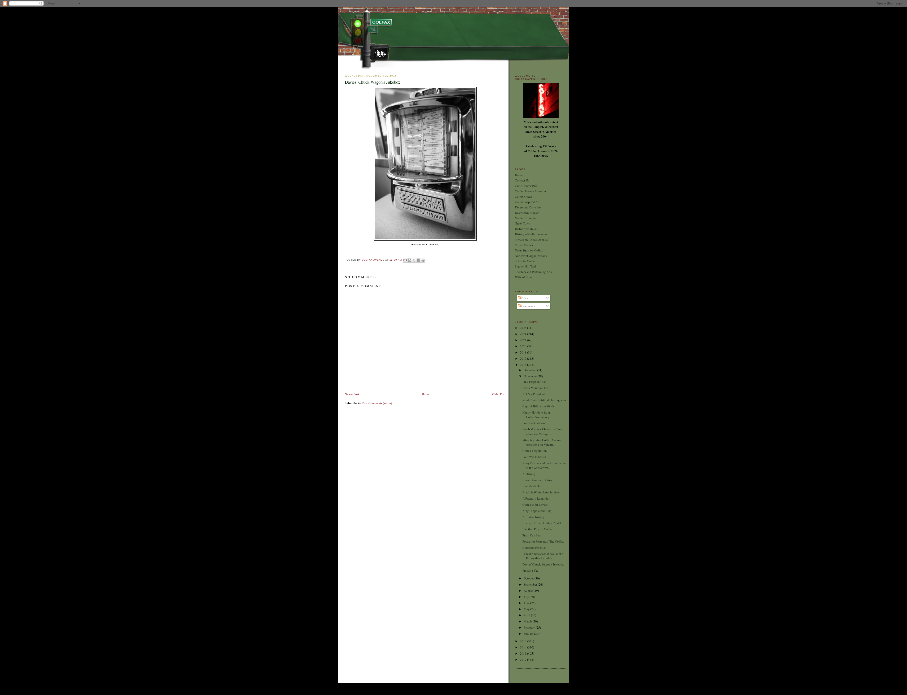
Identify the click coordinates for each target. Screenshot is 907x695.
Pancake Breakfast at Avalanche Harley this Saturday (542, 556)
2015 (523, 641)
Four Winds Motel (534, 457)
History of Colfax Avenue (531, 234)
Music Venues (524, 245)
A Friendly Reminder (535, 498)
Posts (524, 298)
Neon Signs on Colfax (529, 250)
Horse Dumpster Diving (537, 480)
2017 (523, 358)
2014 (523, 647)
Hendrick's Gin (531, 486)
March (528, 621)
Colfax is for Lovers (535, 504)
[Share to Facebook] (418, 260)
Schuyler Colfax (525, 261)
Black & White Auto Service (540, 492)
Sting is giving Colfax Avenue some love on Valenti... (541, 442)
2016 (523, 365)
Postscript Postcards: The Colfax (543, 541)
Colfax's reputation (534, 451)
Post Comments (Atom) (377, 403)
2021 (523, 340)
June (527, 603)
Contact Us (522, 180)
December (530, 370)
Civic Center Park (526, 186)
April (527, 615)
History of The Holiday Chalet (541, 523)
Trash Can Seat (531, 535)
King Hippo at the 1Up (537, 511)
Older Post (498, 394)
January (529, 633)
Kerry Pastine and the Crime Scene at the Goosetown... (544, 465)
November (531, 376)
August (529, 590)
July (527, 597)
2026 (523, 328)
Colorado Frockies (534, 547)
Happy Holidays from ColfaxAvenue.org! (536, 414)
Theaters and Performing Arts (533, 272)
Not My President (533, 394)
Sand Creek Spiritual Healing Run (544, 400)
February (530, 627)
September (531, 584)
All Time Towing (533, 517)
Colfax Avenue (373, 260)
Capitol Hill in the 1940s (538, 406)
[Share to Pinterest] (423, 260)
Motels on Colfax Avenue (531, 239)
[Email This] (405, 260)
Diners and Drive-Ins (528, 207)
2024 (523, 334)
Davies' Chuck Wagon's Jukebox (543, 564)
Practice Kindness (533, 423)
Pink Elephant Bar (534, 382)
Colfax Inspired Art (527, 202)
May (527, 609)
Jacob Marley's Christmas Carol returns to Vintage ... (542, 431)
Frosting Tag (530, 570)
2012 (523, 659)
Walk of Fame (523, 277)
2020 (523, 346)
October (529, 578)
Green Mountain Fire (535, 388)
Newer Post (352, 394)
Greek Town (522, 223)
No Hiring (528, 474)
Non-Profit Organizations (531, 256)
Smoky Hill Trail (525, 266)
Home (425, 394)
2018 (523, 352)
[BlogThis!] (409, 260)
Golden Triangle (525, 218)
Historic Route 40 (526, 229)
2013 (523, 653)
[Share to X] (414, 260)
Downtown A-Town (527, 213)
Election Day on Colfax (537, 529)
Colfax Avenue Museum (530, 191)
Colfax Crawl (523, 196)
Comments (528, 306)
